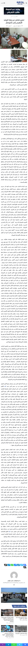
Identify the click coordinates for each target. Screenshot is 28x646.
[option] (14, 595)
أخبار (12, 16)
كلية (5, 386)
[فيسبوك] (24, 565)
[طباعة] (24, 567)
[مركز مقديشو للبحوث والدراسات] (20, 3)
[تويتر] (21, 565)
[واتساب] (11, 565)
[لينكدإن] (18, 565)
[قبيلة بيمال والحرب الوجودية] (21, 628)
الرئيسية (15, 16)
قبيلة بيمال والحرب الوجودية (21, 633)
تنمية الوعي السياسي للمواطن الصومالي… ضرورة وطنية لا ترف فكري (7, 635)
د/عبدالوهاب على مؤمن (17, 25)
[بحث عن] (26, 3)
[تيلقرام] (8, 565)
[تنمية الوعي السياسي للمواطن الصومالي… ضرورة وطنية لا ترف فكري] (7, 628)
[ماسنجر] (14, 565)
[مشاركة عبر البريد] (5, 565)
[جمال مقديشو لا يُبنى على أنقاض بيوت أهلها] (21, 612)
